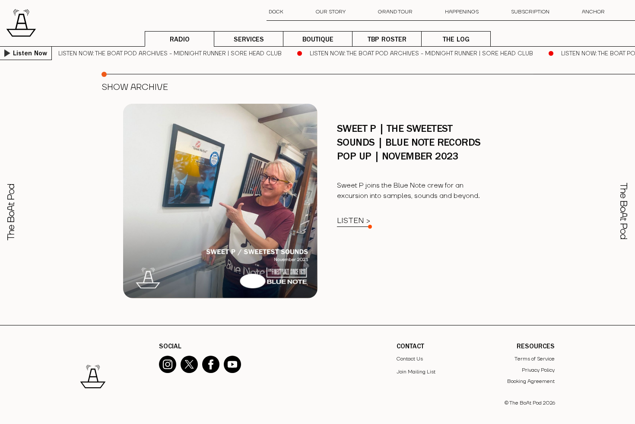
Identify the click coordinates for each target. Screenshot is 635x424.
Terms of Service (534, 359)
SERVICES (249, 40)
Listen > (353, 221)
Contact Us (410, 359)
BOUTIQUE (317, 40)
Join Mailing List (416, 372)
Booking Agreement (531, 381)
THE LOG (456, 40)
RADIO (180, 40)
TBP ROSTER (387, 40)
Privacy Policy (538, 370)
